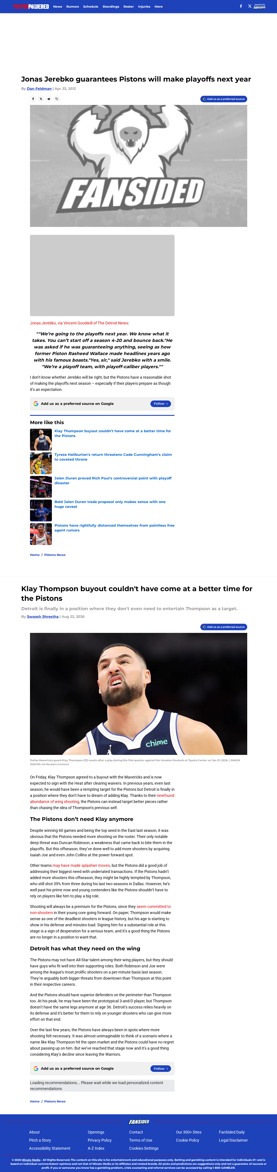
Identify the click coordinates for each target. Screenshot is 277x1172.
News (57, 7)
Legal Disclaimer (233, 1140)
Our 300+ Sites (188, 1132)
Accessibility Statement (49, 1148)
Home (35, 555)
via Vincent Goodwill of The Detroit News (93, 323)
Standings (111, 7)
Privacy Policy (100, 1140)
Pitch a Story (40, 1140)
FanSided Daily (232, 1132)
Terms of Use (140, 1140)
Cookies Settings (144, 1148)
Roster (129, 7)
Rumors (72, 7)
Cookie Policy (187, 1140)
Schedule (90, 7)
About (34, 1132)
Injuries (144, 7)
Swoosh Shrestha (43, 617)
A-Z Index (96, 1148)
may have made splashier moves (81, 865)
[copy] (57, 99)
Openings (96, 1132)
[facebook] (241, 6)
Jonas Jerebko (43, 323)
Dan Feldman (39, 89)
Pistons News (54, 555)
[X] (250, 6)
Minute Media (31, 1160)
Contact (136, 1132)
